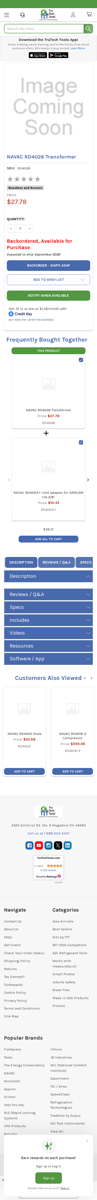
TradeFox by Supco (65, 1115)
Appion (10, 1089)
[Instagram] (48, 845)
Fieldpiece (12, 1049)
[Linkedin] (68, 845)
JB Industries (61, 1057)
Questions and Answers (25, 188)
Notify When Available (48, 295)
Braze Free (61, 990)
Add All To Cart (48, 539)
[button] (48, 279)
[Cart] (90, 14)
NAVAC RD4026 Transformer (48, 410)
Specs (86, 562)
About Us (11, 929)
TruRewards (13, 985)
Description (21, 562)
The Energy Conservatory (24, 1065)
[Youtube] (39, 845)
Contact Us (13, 921)
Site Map (11, 1016)
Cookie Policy (15, 992)
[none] (48, 107)
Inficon (56, 1049)
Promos (59, 1006)
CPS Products (15, 1126)
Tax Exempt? (14, 977)
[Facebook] (29, 845)
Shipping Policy (17, 961)
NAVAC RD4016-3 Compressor (72, 736)
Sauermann (59, 1078)
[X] (58, 845)
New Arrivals (63, 921)
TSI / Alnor (58, 1086)
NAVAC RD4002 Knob (24, 734)
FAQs (8, 937)
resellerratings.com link (48, 876)
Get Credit (12, 945)
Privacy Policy (15, 1000)
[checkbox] (81, 360)
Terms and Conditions (22, 1008)
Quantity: (16, 219)
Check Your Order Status (24, 953)
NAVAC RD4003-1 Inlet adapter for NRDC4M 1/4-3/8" (48, 494)
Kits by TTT (61, 937)
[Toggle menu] (6, 14)
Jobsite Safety (64, 982)
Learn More (77, 48)
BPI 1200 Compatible (69, 945)
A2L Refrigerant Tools (70, 953)
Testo (8, 1057)
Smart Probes (64, 974)
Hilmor (10, 1097)
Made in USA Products (71, 998)
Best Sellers (62, 929)
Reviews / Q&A (57, 562)
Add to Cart (24, 771)
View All (56, 1131)
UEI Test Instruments (67, 1123)
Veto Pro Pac (14, 1105)
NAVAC (9, 1073)
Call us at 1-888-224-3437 (49, 833)
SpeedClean (60, 1094)
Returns (10, 969)
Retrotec (11, 1134)
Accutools (12, 1081)
